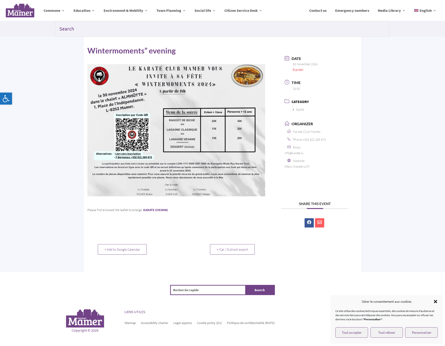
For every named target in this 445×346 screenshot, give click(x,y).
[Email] (319, 223)
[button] (6, 99)
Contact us (318, 10)
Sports (300, 109)
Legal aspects (182, 322)
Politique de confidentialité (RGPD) (251, 322)
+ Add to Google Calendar (122, 249)
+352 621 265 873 (314, 139)
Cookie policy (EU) (209, 322)
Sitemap (130, 322)
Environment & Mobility (123, 10)
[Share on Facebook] (309, 223)
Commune (52, 10)
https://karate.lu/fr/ (297, 166)
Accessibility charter (154, 322)
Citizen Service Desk (241, 10)
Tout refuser (386, 332)
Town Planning (168, 10)
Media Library (389, 10)
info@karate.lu (294, 153)
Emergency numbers (352, 10)
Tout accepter (352, 332)
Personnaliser (421, 332)
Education (81, 10)
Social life (202, 10)
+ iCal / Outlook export (232, 249)
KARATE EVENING (155, 210)
